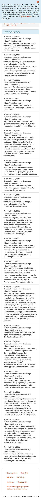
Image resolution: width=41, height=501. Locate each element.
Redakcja (10, 477)
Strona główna (12, 473)
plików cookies (26, 16)
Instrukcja (20, 477)
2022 (7, 25)
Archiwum (10, 482)
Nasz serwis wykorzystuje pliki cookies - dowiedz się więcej (18, 488)
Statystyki (24, 473)
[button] (38, 2)
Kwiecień (14, 25)
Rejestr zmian (22, 482)
